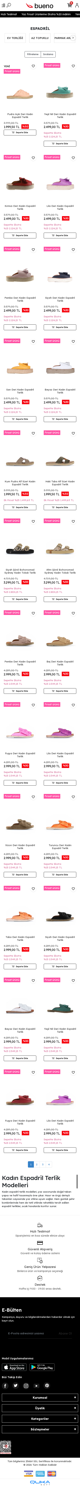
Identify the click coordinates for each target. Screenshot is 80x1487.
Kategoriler (40, 1419)
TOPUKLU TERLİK (64, 38)
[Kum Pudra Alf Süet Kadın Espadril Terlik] (20, 454)
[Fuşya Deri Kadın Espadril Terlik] (20, 726)
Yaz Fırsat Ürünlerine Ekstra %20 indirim (43, 14)
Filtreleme (33, 54)
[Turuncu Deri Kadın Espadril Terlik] (60, 818)
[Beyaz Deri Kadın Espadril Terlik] (60, 363)
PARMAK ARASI (40, 38)
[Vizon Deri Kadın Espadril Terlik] (20, 818)
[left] (7, 38)
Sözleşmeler (40, 1429)
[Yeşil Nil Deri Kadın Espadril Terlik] (60, 87)
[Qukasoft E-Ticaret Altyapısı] (40, 1483)
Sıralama (48, 54)
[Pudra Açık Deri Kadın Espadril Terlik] (20, 87)
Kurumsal (40, 1397)
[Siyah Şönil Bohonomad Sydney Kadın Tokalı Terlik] (20, 542)
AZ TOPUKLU (15, 38)
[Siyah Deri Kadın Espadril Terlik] (60, 271)
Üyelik (40, 1408)
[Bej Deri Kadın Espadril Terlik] (60, 634)
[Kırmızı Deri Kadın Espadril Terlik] (20, 179)
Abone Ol (65, 1333)
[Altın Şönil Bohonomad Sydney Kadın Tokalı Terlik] (60, 542)
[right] (73, 38)
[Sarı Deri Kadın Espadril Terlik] (20, 363)
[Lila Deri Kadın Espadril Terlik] (60, 179)
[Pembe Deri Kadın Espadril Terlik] (20, 271)
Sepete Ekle (22, 132)
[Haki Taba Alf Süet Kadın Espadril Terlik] (60, 454)
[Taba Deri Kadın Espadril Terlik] (20, 910)
